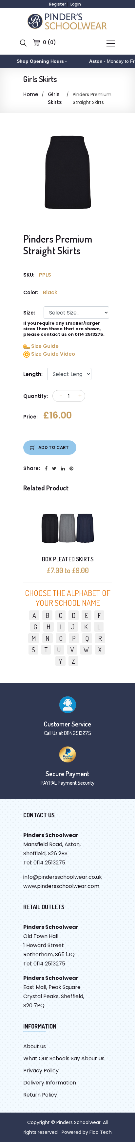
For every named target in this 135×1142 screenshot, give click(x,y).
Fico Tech (100, 1132)
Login (75, 4)
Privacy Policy (41, 1070)
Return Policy (40, 1095)
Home (30, 94)
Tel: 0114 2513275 (44, 862)
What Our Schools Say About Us (64, 1058)
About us (34, 1046)
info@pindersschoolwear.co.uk (62, 877)
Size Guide (44, 346)
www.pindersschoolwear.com (61, 886)
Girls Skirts (55, 98)
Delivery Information (49, 1082)
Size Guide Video (52, 353)
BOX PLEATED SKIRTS (67, 559)
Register (57, 4)
